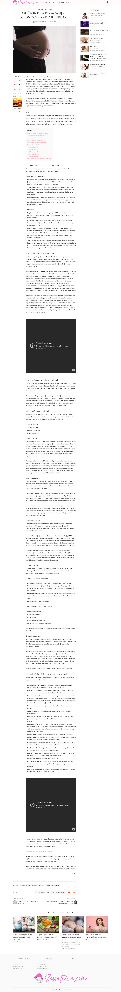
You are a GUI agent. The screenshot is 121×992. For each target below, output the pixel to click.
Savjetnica (38, 21)
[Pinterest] (15, 85)
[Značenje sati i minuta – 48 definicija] (85, 32)
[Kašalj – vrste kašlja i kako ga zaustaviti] (85, 16)
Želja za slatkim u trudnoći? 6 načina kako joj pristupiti (96, 937)
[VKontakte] (20, 90)
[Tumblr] (20, 85)
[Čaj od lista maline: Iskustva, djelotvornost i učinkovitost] (48, 924)
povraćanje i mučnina (53, 885)
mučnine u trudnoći (38, 885)
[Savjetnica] (26, 2)
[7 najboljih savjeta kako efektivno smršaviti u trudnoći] (24, 924)
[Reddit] (15, 90)
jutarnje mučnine (25, 885)
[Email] (74, 892)
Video (50, 9)
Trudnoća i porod (42, 9)
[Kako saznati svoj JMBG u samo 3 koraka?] (85, 75)
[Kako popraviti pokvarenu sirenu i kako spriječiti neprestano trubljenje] (85, 58)
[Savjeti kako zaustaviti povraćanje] (85, 49)
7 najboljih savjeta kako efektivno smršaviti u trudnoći (22, 937)
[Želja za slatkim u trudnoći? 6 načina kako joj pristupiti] (97, 924)
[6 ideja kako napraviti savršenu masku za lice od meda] (17, 102)
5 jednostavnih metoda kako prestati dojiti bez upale (71, 937)
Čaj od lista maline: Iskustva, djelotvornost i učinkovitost (47, 937)
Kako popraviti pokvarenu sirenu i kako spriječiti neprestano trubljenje (99, 56)
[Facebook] (15, 80)
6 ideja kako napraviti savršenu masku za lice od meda (17, 110)
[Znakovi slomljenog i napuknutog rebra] (85, 67)
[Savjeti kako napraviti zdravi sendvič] (85, 40)
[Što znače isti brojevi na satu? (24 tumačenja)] (85, 24)
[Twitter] (20, 80)
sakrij (35, 130)
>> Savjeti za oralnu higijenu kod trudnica (39, 851)
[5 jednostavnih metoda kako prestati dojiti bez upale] (73, 924)
